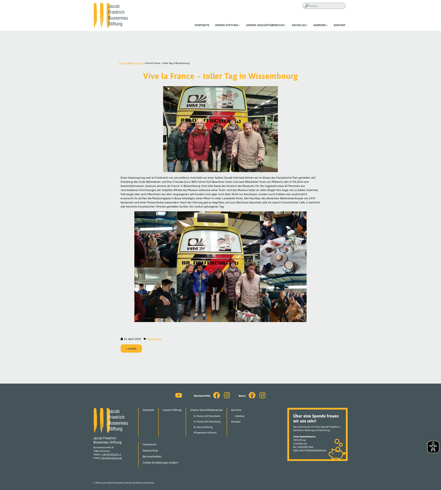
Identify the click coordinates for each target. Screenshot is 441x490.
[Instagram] (226, 395)
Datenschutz (150, 450)
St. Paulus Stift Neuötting (207, 421)
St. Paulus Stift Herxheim (207, 416)
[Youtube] (178, 395)
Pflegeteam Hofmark (205, 432)
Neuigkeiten (137, 63)
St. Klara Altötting (203, 427)
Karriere (320, 25)
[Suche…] (306, 6)
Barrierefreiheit (152, 456)
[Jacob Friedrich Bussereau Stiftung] (110, 15)
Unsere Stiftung (226, 25)
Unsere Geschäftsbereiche (265, 25)
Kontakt (340, 25)
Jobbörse (239, 416)
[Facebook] (216, 395)
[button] (131, 348)
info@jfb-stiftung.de (111, 458)
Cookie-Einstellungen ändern (160, 462)
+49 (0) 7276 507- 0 (111, 454)
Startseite (202, 25)
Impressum (149, 444)
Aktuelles (299, 25)
